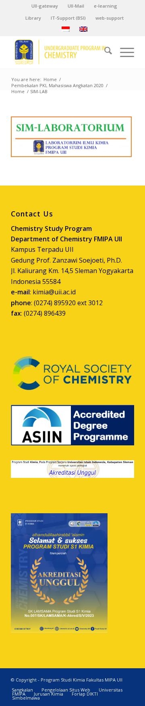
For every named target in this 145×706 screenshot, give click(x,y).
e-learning (105, 6)
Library (33, 18)
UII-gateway (44, 6)
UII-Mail (76, 6)
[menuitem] (44, 6)
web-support (109, 18)
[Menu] (123, 52)
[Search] (104, 52)
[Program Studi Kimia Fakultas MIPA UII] (60, 52)
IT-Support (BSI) (68, 18)
